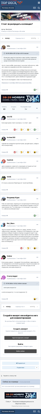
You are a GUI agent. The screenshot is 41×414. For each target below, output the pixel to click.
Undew (19, 283)
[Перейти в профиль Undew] (4, 257)
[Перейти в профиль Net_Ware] (4, 225)
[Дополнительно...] (37, 47)
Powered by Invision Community (20, 406)
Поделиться (21, 363)
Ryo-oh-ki (20, 53)
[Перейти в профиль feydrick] (4, 161)
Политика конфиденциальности (23, 401)
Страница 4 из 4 (20, 38)
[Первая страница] (2, 38)
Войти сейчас (20, 351)
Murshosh (9, 29)
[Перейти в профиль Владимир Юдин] (4, 199)
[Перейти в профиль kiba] (4, 47)
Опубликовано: (16, 48)
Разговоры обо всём (18, 31)
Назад (7, 38)
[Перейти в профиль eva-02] (4, 118)
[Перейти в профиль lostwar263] (4, 139)
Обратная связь (20, 403)
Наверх (4, 90)
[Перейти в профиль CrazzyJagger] (4, 277)
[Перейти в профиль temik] (4, 178)
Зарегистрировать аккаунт (20, 338)
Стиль (8, 401)
